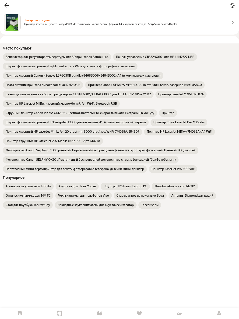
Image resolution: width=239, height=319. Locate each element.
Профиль (219, 313)
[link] (57, 57)
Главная (20, 313)
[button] (6, 5)
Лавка (100, 313)
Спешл (60, 313)
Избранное (139, 313)
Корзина (179, 313)
